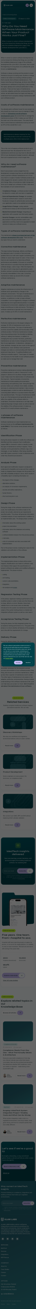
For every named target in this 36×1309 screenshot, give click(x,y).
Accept (18, 662)
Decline (28, 662)
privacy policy (9, 658)
